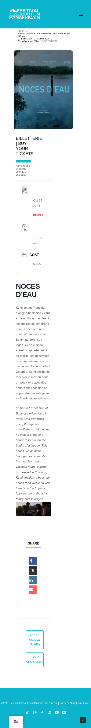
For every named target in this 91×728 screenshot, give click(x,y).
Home (21, 31)
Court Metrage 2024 (28, 41)
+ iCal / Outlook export (34, 659)
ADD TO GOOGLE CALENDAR (35, 640)
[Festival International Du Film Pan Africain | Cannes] (24, 14)
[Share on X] (33, 570)
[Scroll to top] (83, 720)
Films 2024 (26, 38)
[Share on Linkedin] (33, 580)
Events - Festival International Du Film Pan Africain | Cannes (44, 34)
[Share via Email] (33, 589)
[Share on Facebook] (33, 561)
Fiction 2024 (43, 38)
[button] (81, 14)
